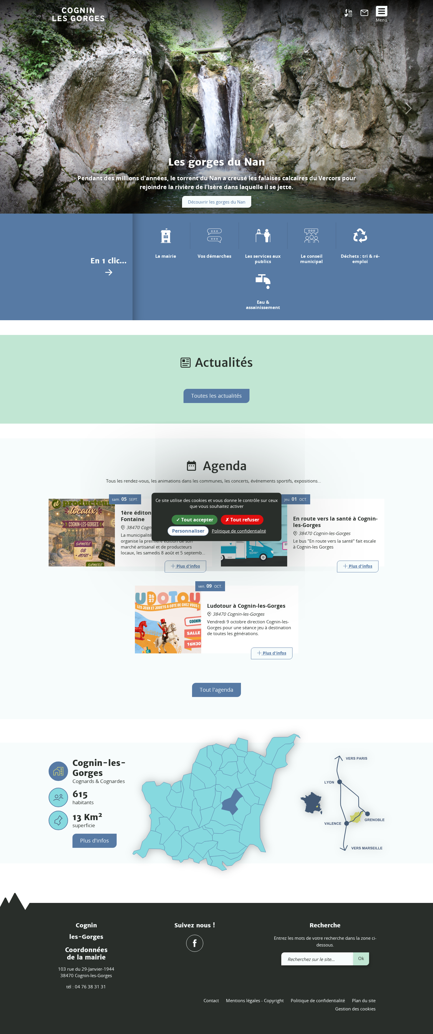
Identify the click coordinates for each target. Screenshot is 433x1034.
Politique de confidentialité (318, 1000)
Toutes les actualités (216, 395)
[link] (364, 14)
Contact (211, 1000)
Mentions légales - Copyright (255, 1000)
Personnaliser (188, 531)
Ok (361, 958)
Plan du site (364, 1000)
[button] (21, 108)
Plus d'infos (94, 840)
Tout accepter (196, 519)
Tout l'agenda (216, 689)
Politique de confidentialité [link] (239, 531)
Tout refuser (244, 519)
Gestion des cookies (355, 1009)
